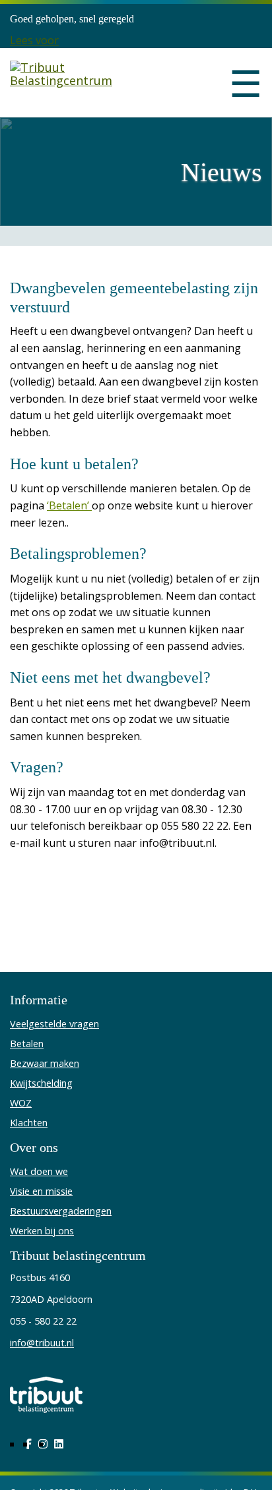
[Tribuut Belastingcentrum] (68, 83)
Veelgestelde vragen (54, 1023)
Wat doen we (39, 1171)
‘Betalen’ (69, 505)
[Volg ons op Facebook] (28, 1444)
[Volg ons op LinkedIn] (58, 1444)
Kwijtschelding (41, 1083)
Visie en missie (41, 1191)
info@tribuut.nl (42, 1342)
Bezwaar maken (44, 1063)
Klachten (29, 1122)
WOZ (21, 1103)
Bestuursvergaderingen (61, 1211)
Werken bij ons (42, 1230)
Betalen (27, 1043)
